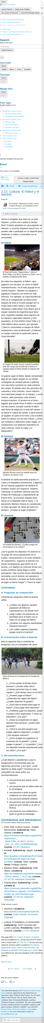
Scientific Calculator (12, 127)
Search (5, 1020)
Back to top (5, 962)
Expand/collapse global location (41, 185)
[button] (8, 144)
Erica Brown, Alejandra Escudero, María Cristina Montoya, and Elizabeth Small (20, 947)
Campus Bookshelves (29, 186)
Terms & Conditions (19, 1009)
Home (12, 186)
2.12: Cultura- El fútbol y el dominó (26, 937)
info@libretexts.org (10, 1014)
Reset (4, 66)
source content (32, 950)
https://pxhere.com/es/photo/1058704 (21, 911)
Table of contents (11, 214)
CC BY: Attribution (21, 847)
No (14, 982)
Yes (5, 982)
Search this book (6, 43)
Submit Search (7, 50)
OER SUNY (21, 208)
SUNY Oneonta (8, 208)
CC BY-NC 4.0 (23, 942)
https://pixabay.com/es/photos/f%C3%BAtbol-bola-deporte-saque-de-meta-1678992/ (23, 859)
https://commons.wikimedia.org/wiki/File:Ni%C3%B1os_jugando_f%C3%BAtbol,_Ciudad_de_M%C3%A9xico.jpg (23, 891)
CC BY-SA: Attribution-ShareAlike (19, 879)
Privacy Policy (6, 1009)
